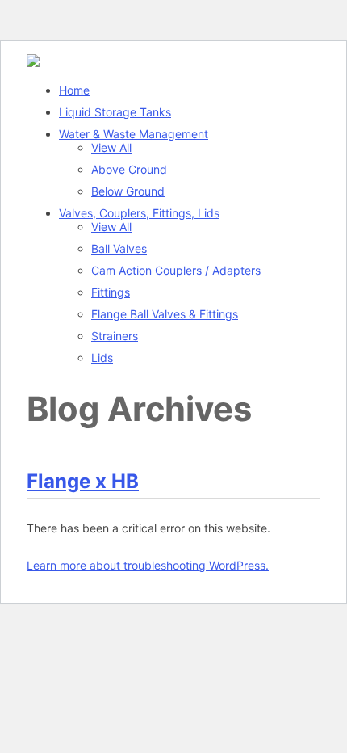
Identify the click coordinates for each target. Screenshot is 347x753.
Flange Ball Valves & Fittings (164, 314)
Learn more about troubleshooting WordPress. (148, 565)
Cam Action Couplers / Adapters (176, 270)
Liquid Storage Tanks (115, 112)
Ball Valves (119, 248)
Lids (102, 357)
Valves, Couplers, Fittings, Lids (139, 213)
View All (111, 147)
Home (74, 90)
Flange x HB (83, 481)
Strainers (114, 336)
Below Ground (128, 191)
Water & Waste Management (133, 134)
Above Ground (129, 169)
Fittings (110, 292)
